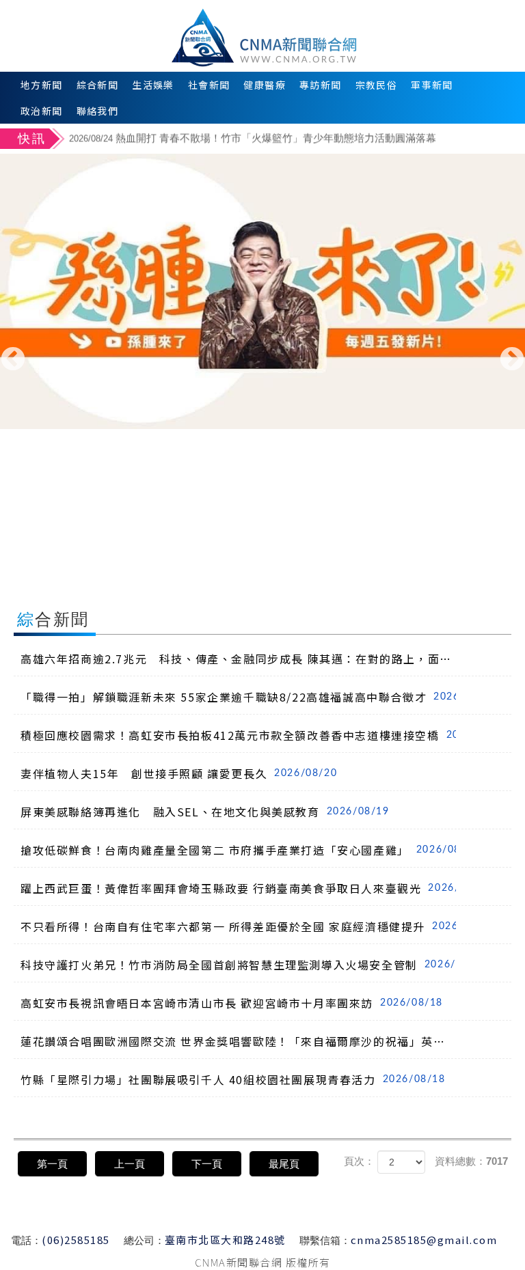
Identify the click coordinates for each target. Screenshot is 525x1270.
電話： (26, 1240)
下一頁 (206, 1164)
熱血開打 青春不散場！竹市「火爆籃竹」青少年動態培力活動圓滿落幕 (252, 137)
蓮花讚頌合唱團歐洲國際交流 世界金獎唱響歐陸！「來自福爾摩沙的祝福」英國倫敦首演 (238, 1041)
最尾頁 (284, 1164)
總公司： (144, 1240)
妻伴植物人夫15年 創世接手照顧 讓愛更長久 (179, 773)
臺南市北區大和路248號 (225, 1239)
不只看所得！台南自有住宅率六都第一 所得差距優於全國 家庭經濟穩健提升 (238, 926)
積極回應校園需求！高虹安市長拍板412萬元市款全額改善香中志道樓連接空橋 (238, 735)
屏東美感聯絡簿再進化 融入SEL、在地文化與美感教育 (205, 811)
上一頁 (129, 1164)
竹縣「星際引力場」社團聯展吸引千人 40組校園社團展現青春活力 (233, 1079)
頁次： (359, 1161)
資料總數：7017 (471, 1161)
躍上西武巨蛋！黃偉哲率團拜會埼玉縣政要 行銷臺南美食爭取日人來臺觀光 (238, 888)
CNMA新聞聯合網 (262, 35)
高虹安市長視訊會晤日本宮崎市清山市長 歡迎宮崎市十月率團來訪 (232, 1003)
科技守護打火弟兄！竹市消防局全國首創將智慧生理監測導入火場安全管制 (238, 964)
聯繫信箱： (325, 1240)
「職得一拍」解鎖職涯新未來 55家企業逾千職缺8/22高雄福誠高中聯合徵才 (238, 697)
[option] (295, 139)
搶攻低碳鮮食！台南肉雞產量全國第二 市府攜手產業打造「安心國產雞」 (238, 850)
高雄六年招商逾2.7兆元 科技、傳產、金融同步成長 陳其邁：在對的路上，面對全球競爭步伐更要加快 (238, 658)
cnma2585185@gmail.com (424, 1239)
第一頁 (52, 1164)
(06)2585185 (76, 1239)
